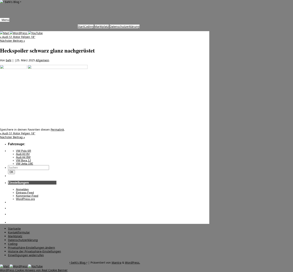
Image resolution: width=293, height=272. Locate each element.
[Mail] (5, 33)
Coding (89, 26)
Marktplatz (101, 26)
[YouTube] (35, 33)
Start (81, 26)
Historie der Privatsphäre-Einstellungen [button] (34, 251)
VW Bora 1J (23, 160)
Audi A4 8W (23, 157)
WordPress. (132, 262)
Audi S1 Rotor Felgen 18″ (17, 37)
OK (12, 172)
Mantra (116, 262)
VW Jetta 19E (24, 163)
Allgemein (42, 60)
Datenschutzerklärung (125, 26)
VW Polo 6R (23, 150)
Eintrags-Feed (25, 192)
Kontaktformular (19, 232)
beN (8, 60)
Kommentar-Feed (27, 195)
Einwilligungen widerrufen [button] (26, 255)
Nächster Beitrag (12, 41)
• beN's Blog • (78, 262)
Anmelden (22, 189)
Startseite (14, 228)
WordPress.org (25, 199)
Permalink (57, 129)
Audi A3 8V (23, 154)
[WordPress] (19, 33)
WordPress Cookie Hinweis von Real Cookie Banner (34, 270)
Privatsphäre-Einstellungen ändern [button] (31, 247)
